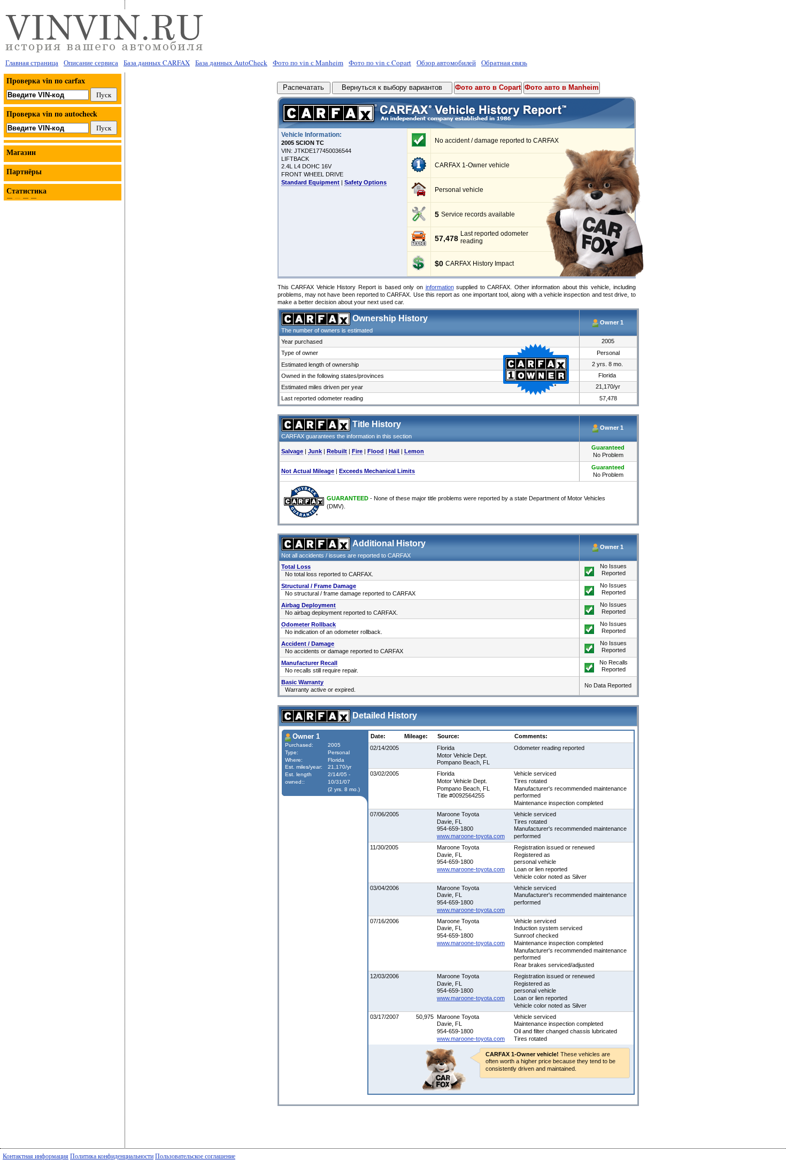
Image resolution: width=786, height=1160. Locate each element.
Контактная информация (35, 1155)
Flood (375, 451)
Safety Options (365, 182)
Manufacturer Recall (309, 663)
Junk (315, 451)
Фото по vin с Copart (380, 62)
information (440, 287)
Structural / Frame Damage (318, 586)
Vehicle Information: (311, 134)
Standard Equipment (310, 182)
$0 (439, 264)
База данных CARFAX (157, 62)
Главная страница (31, 62)
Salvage (292, 451)
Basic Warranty (302, 682)
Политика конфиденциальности (111, 1155)
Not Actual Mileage (307, 471)
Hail (394, 451)
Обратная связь (504, 62)
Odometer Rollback (308, 624)
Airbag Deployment (308, 605)
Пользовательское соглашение (195, 1155)
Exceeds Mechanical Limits (377, 471)
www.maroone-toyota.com (471, 836)
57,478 (446, 238)
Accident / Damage (307, 643)
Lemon (414, 451)
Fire (357, 451)
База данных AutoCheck (231, 62)
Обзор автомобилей (446, 62)
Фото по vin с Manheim (308, 62)
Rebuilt (337, 451)
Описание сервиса (91, 62)
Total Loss (296, 566)
